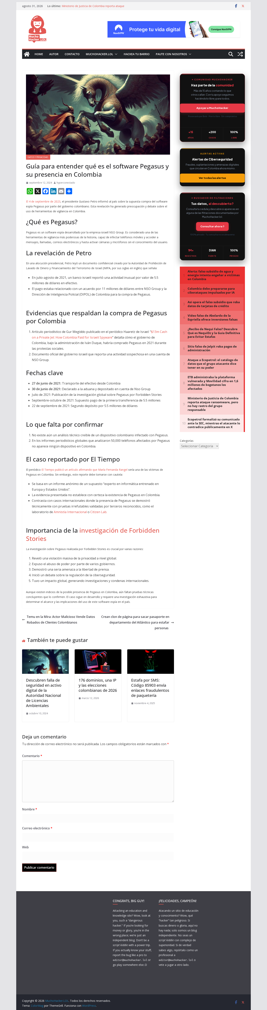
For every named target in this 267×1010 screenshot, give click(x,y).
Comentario (32, 756)
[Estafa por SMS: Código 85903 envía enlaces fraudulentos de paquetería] (150, 652)
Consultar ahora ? (212, 226)
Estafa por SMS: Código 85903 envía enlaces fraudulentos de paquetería (150, 688)
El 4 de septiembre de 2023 (43, 201)
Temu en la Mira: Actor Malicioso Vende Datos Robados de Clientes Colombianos (61, 620)
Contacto (72, 54)
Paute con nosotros (171, 54)
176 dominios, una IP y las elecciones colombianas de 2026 (98, 685)
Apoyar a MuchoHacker (212, 107)
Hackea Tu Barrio (137, 54)
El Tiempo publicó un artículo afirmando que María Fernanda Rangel (84, 469)
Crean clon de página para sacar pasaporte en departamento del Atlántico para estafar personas (135, 622)
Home (39, 54)
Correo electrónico (37, 828)
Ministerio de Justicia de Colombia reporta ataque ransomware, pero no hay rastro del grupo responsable (97, 8)
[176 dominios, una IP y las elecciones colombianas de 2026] (98, 652)
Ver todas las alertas (212, 177)
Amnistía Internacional (70, 512)
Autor (53, 54)
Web (25, 847)
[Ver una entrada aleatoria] (240, 54)
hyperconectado (66, 182)
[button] (115, 54)
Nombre (29, 809)
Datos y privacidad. (38, 157)
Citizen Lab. (98, 512)
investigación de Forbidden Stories (92, 534)
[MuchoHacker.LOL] (26, 54)
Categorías (187, 441)
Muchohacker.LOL (99, 54)
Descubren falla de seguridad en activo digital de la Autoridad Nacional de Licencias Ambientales (43, 693)
